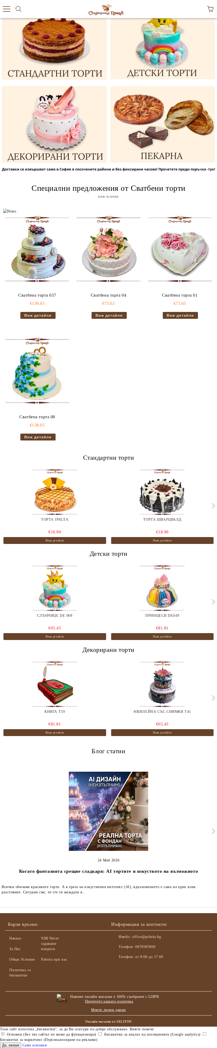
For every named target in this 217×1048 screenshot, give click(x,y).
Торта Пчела (54, 519)
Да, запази (10, 1045)
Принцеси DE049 (162, 616)
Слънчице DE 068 (54, 616)
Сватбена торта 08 (37, 417)
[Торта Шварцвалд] (162, 492)
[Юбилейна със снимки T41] (162, 684)
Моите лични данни (108, 1010)
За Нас (14, 949)
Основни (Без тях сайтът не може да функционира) (51, 1034)
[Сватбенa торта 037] (37, 249)
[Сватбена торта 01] (180, 249)
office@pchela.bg (146, 937)
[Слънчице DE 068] (54, 588)
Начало (15, 938)
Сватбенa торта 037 (37, 295)
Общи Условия (22, 959)
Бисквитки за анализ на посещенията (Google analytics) (151, 1034)
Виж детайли (38, 315)
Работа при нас (54, 959)
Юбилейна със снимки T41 (162, 712)
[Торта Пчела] (54, 492)
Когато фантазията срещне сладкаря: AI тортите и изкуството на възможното (108, 871)
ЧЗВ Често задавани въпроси (50, 943)
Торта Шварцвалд (162, 519)
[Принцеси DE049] (162, 588)
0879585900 (145, 947)
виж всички (108, 196)
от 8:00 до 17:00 (149, 957)
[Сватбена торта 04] (108, 249)
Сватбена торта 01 (180, 295)
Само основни (34, 1045)
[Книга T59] (54, 684)
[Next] (212, 506)
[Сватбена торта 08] (37, 371)
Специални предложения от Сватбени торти (108, 188)
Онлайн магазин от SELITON (108, 1021)
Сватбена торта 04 (108, 295)
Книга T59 (54, 712)
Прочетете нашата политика (109, 1001)
